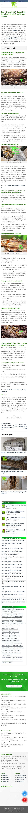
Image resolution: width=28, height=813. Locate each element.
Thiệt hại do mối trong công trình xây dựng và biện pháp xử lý (15, 518)
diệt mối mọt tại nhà (13, 628)
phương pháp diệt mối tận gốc (8, 657)
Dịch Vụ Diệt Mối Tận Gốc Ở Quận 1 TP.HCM (13, 540)
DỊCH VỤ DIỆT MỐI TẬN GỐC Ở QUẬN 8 (12, 567)
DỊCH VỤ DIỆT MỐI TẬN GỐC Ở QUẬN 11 (12, 576)
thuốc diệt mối (19, 657)
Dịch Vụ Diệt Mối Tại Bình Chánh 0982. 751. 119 (14, 599)
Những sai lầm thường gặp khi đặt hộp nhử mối (13, 452)
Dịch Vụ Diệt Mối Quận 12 (8, 579)
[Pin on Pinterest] (18, 418)
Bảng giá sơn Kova (13, 713)
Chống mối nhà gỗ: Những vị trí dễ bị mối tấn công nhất (15, 530)
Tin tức (3, 10)
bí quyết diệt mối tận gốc (7, 609)
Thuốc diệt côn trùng (6, 777)
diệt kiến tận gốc (22, 623)
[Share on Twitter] (12, 418)
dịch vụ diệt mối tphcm (17, 645)
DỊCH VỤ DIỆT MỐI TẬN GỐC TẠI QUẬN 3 (12, 548)
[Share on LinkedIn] (20, 418)
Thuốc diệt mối (5, 775)
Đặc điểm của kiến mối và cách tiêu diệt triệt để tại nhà (21, 426)
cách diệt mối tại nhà (17, 614)
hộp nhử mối (17, 650)
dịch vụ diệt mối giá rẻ (6, 645)
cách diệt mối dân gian (7, 614)
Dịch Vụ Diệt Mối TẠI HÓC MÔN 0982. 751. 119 (14, 602)
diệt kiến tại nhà (14, 623)
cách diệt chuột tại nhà (19, 609)
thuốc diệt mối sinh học (7, 660)
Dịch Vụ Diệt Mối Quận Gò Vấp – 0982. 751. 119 (13, 595)
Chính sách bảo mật (20, 781)
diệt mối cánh (5, 628)
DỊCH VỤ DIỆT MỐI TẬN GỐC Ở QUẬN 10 (12, 573)
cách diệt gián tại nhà (6, 611)
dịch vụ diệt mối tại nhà (7, 647)
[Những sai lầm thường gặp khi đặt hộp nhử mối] (14, 444)
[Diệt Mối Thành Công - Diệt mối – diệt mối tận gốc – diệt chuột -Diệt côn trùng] (14, 4)
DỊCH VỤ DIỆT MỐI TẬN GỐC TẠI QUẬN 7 (12, 564)
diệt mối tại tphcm (6, 638)
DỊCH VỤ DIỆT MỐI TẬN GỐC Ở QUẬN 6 (12, 562)
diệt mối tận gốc (14, 638)
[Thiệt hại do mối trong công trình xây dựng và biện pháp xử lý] (14, 483)
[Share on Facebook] (10, 418)
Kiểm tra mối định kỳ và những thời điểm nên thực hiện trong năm (15, 524)
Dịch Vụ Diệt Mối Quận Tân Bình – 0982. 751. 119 (13, 583)
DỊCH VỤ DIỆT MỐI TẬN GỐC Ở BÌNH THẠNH (13, 591)
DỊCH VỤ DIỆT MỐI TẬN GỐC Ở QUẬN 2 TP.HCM (12, 544)
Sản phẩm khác (5, 781)
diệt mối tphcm (15, 633)
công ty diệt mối (5, 618)
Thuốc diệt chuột (5, 779)
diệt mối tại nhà (5, 635)
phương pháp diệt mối (6, 655)
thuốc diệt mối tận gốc (6, 662)
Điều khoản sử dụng (20, 779)
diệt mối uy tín (16, 640)
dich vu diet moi (5, 621)
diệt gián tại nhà (18, 621)
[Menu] (2, 5)
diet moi (12, 621)
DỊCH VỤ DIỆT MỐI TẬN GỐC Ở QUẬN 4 (12, 551)
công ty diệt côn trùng (17, 616)
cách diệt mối (15, 611)
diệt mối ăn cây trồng (6, 643)
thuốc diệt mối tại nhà (17, 660)
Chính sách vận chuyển (21, 777)
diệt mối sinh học (15, 631)
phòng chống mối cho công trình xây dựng (11, 652)
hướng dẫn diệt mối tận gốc (8, 650)
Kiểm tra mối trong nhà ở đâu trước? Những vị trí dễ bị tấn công (15, 512)
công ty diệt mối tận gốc (15, 618)
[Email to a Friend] (15, 418)
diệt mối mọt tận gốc (6, 631)
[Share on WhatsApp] (7, 418)
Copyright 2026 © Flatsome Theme (14, 811)
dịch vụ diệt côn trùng (17, 643)
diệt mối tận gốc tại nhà (7, 640)
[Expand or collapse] (25, 48)
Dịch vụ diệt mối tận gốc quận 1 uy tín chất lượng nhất (13, 558)
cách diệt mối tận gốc (6, 616)
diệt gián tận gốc (5, 623)
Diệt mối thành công (6, 633)
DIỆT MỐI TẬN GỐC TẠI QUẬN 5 (10, 554)
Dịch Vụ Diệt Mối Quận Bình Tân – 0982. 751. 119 (13, 587)
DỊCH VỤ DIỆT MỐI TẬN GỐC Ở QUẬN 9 (12, 570)
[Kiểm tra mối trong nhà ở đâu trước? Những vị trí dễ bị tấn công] (14, 463)
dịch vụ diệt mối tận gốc (18, 647)
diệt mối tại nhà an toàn (15, 635)
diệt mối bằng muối (15, 626)
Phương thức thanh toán (21, 775)
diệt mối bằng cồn (6, 626)
